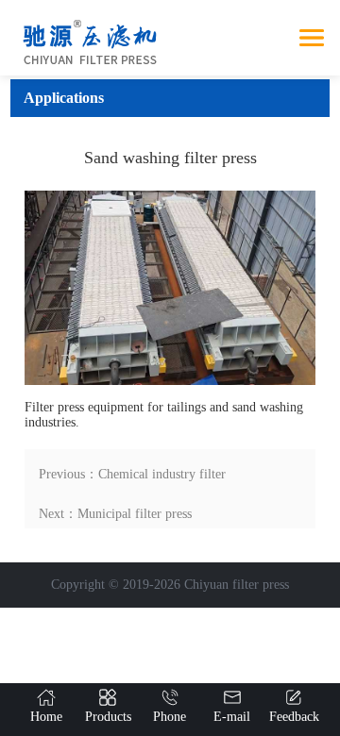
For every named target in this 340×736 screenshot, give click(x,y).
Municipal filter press (134, 514)
